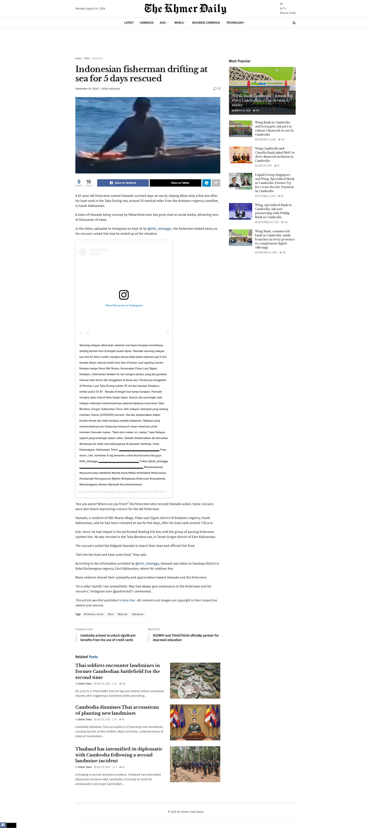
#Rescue (123, 614)
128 (284, 252)
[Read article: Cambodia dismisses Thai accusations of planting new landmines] (195, 722)
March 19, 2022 (242, 110)
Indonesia (97, 58)
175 (257, 110)
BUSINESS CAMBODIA (206, 22)
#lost (111, 614)
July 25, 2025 (103, 683)
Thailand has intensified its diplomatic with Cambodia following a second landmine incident (119, 755)
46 (122, 767)
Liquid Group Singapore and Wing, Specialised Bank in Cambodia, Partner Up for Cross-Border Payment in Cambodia (274, 183)
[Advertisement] (185, 42)
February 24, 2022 (267, 252)
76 (278, 165)
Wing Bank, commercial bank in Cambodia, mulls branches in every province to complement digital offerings (275, 239)
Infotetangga (107, 491)
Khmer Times (85, 683)
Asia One (129, 600)
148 (285, 222)
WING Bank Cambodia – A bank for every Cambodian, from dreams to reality (262, 100)
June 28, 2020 (264, 165)
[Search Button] (294, 23)
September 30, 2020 (86, 88)
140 (123, 683)
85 (281, 196)
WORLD (179, 22)
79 (122, 719)
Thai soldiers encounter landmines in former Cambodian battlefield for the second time (117, 671)
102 (283, 139)
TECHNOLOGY (235, 22)
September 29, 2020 (268, 222)
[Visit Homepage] (185, 9)
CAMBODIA (147, 22)
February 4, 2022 (266, 139)
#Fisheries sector (94, 614)
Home (78, 58)
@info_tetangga (159, 228)
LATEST (129, 22)
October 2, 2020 (266, 196)
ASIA (163, 22)
